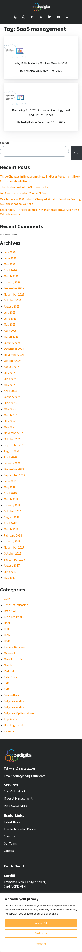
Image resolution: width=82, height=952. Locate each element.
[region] (41, 922)
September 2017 (14, 560)
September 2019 (14, 475)
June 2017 (10, 572)
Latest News (12, 822)
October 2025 (12, 300)
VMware (9, 731)
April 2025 (10, 331)
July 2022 (10, 421)
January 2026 (12, 282)
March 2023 (11, 415)
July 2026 (10, 252)
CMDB (8, 599)
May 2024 (10, 385)
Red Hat (9, 671)
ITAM (7, 635)
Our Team (10, 843)
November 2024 (14, 355)
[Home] (41, 8)
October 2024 (12, 361)
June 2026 (10, 258)
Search (76, 153)
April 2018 (10, 523)
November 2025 (14, 294)
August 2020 (12, 451)
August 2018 (12, 517)
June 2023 (10, 403)
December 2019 (14, 469)
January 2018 (12, 541)
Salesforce (10, 677)
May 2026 (10, 264)
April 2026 (10, 270)
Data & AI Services (15, 806)
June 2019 (10, 481)
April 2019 (10, 493)
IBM (6, 629)
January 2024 (12, 397)
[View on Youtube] (59, 17)
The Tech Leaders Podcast (21, 829)
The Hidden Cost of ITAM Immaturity (24, 187)
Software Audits (14, 701)
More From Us (13, 659)
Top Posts (10, 719)
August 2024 (12, 367)
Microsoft (10, 653)
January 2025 (12, 343)
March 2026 (11, 276)
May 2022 (10, 427)
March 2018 (11, 529)
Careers (9, 851)
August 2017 (12, 566)
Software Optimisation (19, 713)
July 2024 (10, 373)
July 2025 (10, 312)
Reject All (41, 944)
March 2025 (11, 337)
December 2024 (14, 349)
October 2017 (12, 553)
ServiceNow (11, 695)
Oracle (8, 665)
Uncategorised (13, 725)
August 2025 (12, 307)
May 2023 (10, 409)
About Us (10, 836)
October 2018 (12, 511)
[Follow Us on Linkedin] (50, 17)
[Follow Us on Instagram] (32, 17)
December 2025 (14, 288)
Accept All (41, 923)
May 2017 (10, 578)
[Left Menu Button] (67, 17)
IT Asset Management (18, 798)
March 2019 (11, 499)
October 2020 (12, 439)
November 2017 (14, 548)
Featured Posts (14, 617)
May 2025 (10, 324)
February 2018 (13, 535)
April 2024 (10, 391)
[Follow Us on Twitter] (41, 17)
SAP (6, 689)
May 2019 (10, 487)
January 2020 (12, 463)
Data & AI (10, 611)
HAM (7, 623)
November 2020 (14, 433)
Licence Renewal (15, 647)
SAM (6, 683)
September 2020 (14, 445)
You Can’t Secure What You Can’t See (23, 193)
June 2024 (10, 379)
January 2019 (12, 505)
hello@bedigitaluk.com (29, 776)
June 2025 (10, 319)
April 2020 (10, 457)
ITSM (7, 641)
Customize (41, 933)
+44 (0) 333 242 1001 (22, 768)
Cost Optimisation (16, 605)
